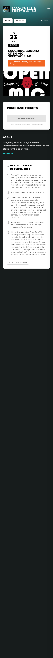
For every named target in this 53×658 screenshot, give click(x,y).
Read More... (9, 153)
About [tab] (7, 21)
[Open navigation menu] (48, 9)
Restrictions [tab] (19, 21)
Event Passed (27, 118)
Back (46, 21)
